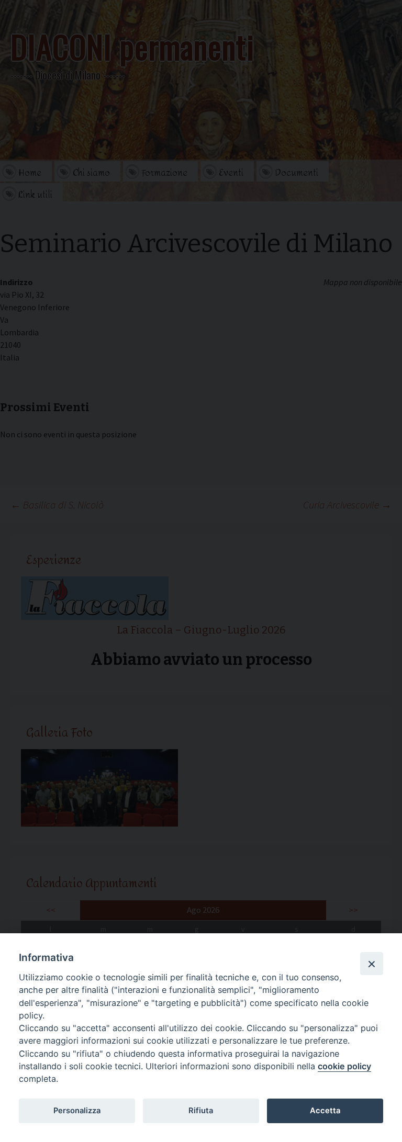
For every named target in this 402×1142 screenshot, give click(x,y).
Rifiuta (200, 1110)
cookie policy (344, 1066)
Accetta (325, 1110)
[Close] (371, 963)
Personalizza (76, 1110)
